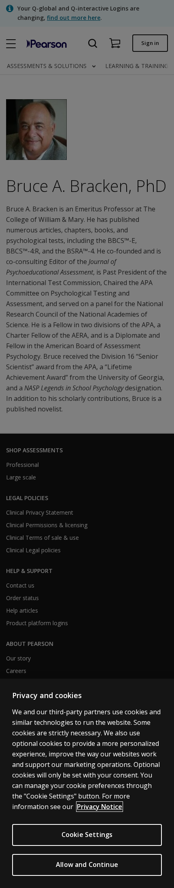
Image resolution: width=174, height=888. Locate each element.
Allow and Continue (87, 864)
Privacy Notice (99, 806)
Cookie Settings (87, 834)
